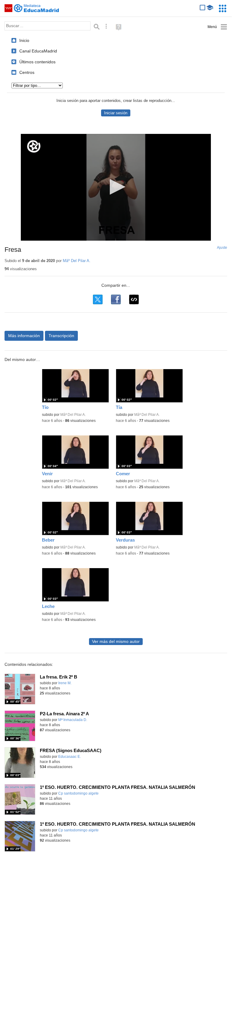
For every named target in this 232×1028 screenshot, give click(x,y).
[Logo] (34, 146)
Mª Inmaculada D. (72, 720)
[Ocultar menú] (217, 27)
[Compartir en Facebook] (116, 299)
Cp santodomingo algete (78, 793)
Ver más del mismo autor (116, 641)
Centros (26, 72)
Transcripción (61, 335)
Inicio (24, 40)
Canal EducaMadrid (38, 51)
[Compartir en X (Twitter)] (98, 299)
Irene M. (65, 683)
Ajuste (222, 247)
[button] (115, 186)
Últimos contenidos (37, 61)
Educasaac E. (69, 756)
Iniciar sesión (115, 113)
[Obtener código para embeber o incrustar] (134, 299)
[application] (116, 187)
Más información (24, 335)
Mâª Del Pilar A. (77, 260)
